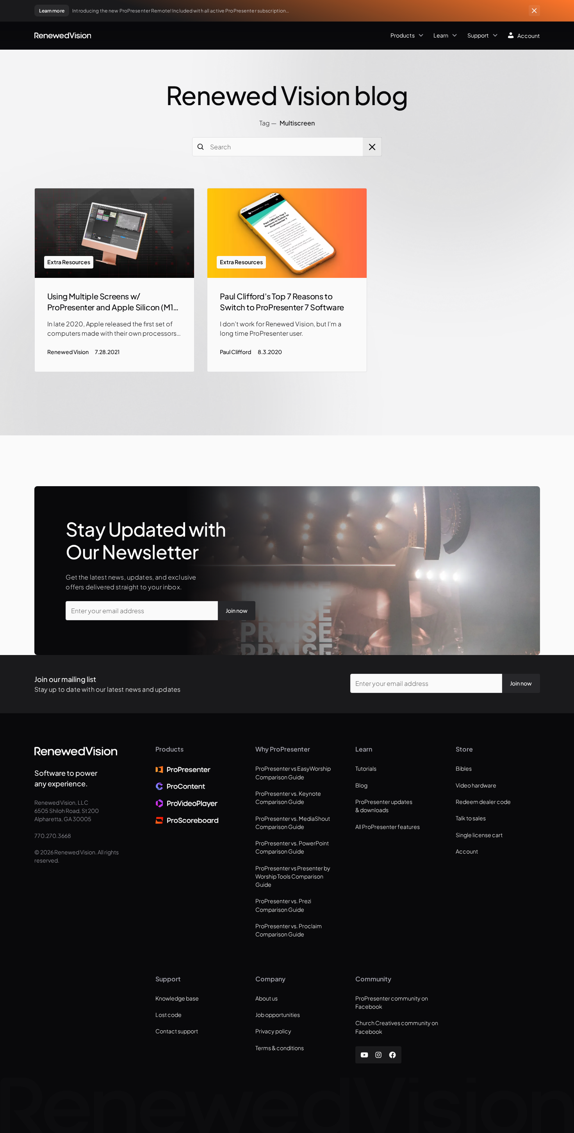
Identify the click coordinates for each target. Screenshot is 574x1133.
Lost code (168, 1014)
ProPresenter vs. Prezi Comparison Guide (283, 905)
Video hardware (476, 785)
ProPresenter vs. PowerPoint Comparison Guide (292, 847)
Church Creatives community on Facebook (396, 1027)
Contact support (176, 1031)
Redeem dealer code (483, 801)
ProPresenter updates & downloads (383, 805)
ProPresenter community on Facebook (391, 1002)
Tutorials (365, 768)
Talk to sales (471, 818)
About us (266, 998)
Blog (361, 785)
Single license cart (479, 834)
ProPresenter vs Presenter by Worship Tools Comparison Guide (292, 876)
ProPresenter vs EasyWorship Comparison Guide (293, 772)
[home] (62, 35)
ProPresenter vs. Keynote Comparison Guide (288, 797)
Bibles (464, 768)
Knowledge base (177, 998)
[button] (259, 35)
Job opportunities (277, 1014)
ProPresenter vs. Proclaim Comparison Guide (288, 930)
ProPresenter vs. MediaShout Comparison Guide (292, 822)
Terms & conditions (279, 1047)
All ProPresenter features (387, 826)
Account (467, 851)
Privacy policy (273, 1031)
